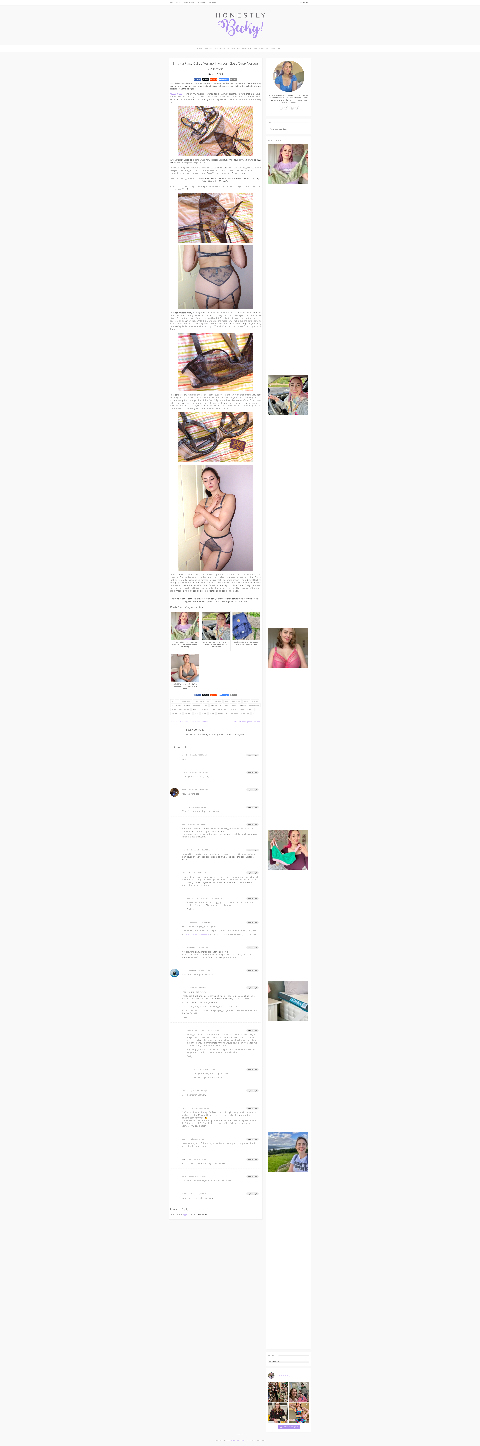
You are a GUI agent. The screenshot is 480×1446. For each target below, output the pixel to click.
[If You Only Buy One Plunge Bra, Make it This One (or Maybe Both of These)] (288, 164)
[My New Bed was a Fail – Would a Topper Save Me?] (288, 1001)
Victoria (185, 1108)
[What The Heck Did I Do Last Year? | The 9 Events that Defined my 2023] (288, 1152)
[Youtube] (292, 108)
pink (213, 709)
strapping (234, 713)
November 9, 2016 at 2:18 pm (200, 1108)
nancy (184, 1159)
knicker (214, 705)
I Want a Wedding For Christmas (246, 722)
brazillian (217, 701)
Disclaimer (212, 2)
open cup (204, 709)
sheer (204, 713)
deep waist (236, 701)
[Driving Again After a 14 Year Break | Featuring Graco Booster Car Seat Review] (288, 395)
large (234, 705)
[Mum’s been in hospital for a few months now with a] (299, 1392)
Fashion (246, 48)
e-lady (184, 922)
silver (212, 713)
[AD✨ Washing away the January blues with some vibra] (299, 1413)
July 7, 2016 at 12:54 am (207, 1069)
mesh (174, 709)
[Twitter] (304, 2)
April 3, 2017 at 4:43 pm (198, 1139)
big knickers (199, 701)
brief (227, 701)
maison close (254, 705)
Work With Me (190, 2)
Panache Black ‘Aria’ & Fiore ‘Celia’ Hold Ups (189, 722)
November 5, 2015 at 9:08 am (198, 824)
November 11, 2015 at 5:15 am (197, 948)
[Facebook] (301, 2)
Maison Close (176, 94)
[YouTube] (307, 2)
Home (171, 2)
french (187, 705)
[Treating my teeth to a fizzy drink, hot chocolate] (278, 1413)
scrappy (250, 709)
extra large (176, 705)
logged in (186, 1214)
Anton (184, 1091)
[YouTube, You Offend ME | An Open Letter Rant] (288, 849)
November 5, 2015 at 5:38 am (200, 772)
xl (253, 713)
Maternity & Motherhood (217, 48)
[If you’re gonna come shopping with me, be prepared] (278, 1392)
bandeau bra (186, 701)
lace (226, 705)
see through (176, 713)
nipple (195, 709)
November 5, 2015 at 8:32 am (198, 790)
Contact (201, 2)
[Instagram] (310, 2)
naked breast (184, 709)
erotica (255, 701)
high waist (197, 705)
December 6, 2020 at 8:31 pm (201, 1194)
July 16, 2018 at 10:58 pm (197, 1176)
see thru (188, 713)
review (233, 709)
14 (177, 701)
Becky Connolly (195, 729)
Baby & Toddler (261, 48)
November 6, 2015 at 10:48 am (200, 922)
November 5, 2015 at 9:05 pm (200, 850)
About (178, 2)
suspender (245, 713)
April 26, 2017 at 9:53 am (197, 1159)
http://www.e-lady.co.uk (198, 934)
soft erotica (222, 713)
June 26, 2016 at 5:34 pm (210, 1030)
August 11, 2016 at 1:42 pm (199, 1091)
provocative (223, 709)
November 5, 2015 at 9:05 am (198, 807)
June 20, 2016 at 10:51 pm (197, 988)
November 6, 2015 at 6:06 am (199, 873)
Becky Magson (192, 898)
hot (206, 705)
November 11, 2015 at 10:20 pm (211, 898)
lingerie (243, 705)
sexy (196, 713)
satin (242, 709)
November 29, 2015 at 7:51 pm (199, 970)
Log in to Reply (252, 755)
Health (235, 48)
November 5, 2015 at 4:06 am (200, 755)
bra (208, 701)
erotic (246, 701)
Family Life (275, 48)
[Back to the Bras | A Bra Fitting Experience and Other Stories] (288, 647)
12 (172, 701)
